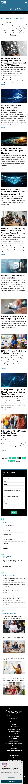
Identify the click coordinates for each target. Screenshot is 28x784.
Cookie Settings (11, 777)
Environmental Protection (14, 734)
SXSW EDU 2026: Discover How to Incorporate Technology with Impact (13, 617)
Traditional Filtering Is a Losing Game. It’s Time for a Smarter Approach (13, 561)
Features (12, 35)
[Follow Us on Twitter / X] (15, 9)
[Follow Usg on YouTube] (17, 9)
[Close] (21, 762)
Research (5, 544)
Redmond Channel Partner (14, 750)
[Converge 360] (14, 712)
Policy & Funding (7, 539)
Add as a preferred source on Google (10, 6)
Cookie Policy (18, 774)
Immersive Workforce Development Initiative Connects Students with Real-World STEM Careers (13, 61)
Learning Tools (7, 534)
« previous (5, 458)
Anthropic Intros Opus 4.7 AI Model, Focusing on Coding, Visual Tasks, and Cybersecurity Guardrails (13, 393)
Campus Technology (14, 731)
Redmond (14, 748)
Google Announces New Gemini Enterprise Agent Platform (12, 150)
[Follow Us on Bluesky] (10, 9)
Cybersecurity (6, 530)
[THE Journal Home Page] (8, 2)
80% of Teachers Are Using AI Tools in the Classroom (13, 352)
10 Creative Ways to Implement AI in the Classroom (14, 585)
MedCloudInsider (14, 741)
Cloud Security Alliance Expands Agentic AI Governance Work (11, 107)
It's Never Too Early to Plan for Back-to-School (13, 658)
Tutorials (14, 12)
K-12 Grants (21, 12)
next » (18, 461)
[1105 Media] (14, 718)
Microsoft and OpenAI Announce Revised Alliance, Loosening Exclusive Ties (13, 191)
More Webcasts (7, 567)
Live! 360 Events (14, 736)
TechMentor (14, 758)
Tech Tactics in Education (14, 760)
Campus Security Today (14, 729)
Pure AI (14, 746)
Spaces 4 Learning (14, 755)
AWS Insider (14, 727)
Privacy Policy (15, 496)
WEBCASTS (7, 557)
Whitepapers (9, 575)
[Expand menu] (26, 3)
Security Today (14, 753)
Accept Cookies (11, 781)
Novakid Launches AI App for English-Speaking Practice (13, 317)
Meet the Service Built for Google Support (12, 591)
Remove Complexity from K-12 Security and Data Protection (14, 579)
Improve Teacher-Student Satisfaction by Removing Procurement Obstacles (13, 679)
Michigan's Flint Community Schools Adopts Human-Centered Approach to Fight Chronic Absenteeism (13, 231)
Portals (7, 522)
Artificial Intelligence (8, 525)
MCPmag (14, 738)
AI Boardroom (14, 722)
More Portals (6, 548)
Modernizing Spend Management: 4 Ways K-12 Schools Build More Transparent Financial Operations (13, 598)
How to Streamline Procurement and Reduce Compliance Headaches (13, 638)
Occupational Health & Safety (14, 743)
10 (14, 461)
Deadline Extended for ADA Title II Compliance (13, 276)
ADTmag (14, 724)
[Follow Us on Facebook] (13, 9)
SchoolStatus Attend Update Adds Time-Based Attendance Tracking (13, 433)
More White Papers (8, 605)
